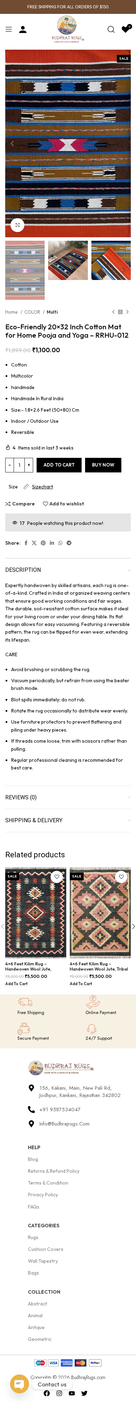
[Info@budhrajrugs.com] (31, 1123)
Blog (33, 1159)
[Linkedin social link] (52, 542)
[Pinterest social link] (43, 542)
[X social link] (34, 542)
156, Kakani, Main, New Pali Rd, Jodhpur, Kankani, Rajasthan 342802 (80, 1091)
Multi (52, 312)
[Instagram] (59, 1393)
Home (12, 312)
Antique (36, 1327)
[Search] (111, 29)
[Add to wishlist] (57, 877)
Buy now (103, 465)
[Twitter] (84, 1393)
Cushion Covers (45, 1249)
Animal (35, 1315)
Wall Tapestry (43, 1261)
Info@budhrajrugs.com (64, 1124)
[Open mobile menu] (9, 29)
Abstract (37, 1304)
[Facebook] (47, 1393)
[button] (16, 984)
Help (34, 1147)
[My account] (23, 29)
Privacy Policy (43, 1194)
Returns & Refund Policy (54, 1171)
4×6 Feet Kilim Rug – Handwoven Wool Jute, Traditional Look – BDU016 (32, 969)
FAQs (33, 1207)
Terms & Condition (48, 1183)
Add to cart (59, 465)
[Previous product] (113, 312)
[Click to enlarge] (17, 225)
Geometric (40, 1339)
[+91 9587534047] (31, 1109)
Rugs (33, 1237)
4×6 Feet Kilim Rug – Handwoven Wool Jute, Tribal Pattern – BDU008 (99, 969)
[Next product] (127, 312)
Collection (44, 1292)
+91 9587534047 (60, 1109)
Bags (33, 1273)
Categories (43, 1225)
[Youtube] (72, 1393)
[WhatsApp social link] (60, 542)
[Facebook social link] (26, 542)
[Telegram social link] (69, 542)
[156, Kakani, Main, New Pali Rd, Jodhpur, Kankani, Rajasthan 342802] (31, 1088)
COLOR (32, 312)
